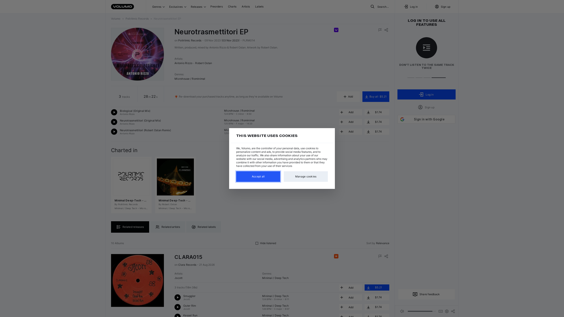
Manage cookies (306, 176)
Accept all (258, 176)
